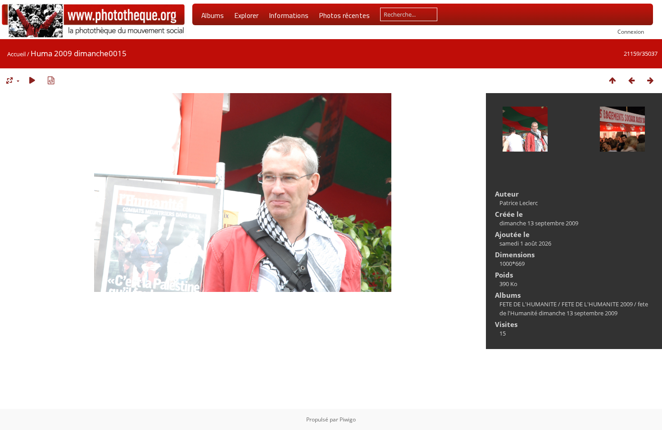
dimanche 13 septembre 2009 (538, 223)
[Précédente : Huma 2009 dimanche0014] (631, 80)
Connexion (630, 31)
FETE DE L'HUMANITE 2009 (597, 304)
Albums (212, 15)
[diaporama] (32, 80)
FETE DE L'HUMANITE (528, 304)
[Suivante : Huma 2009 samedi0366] (650, 80)
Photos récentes (344, 15)
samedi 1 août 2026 (525, 243)
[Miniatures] (612, 80)
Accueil (16, 54)
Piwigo (348, 419)
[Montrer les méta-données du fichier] (50, 80)
